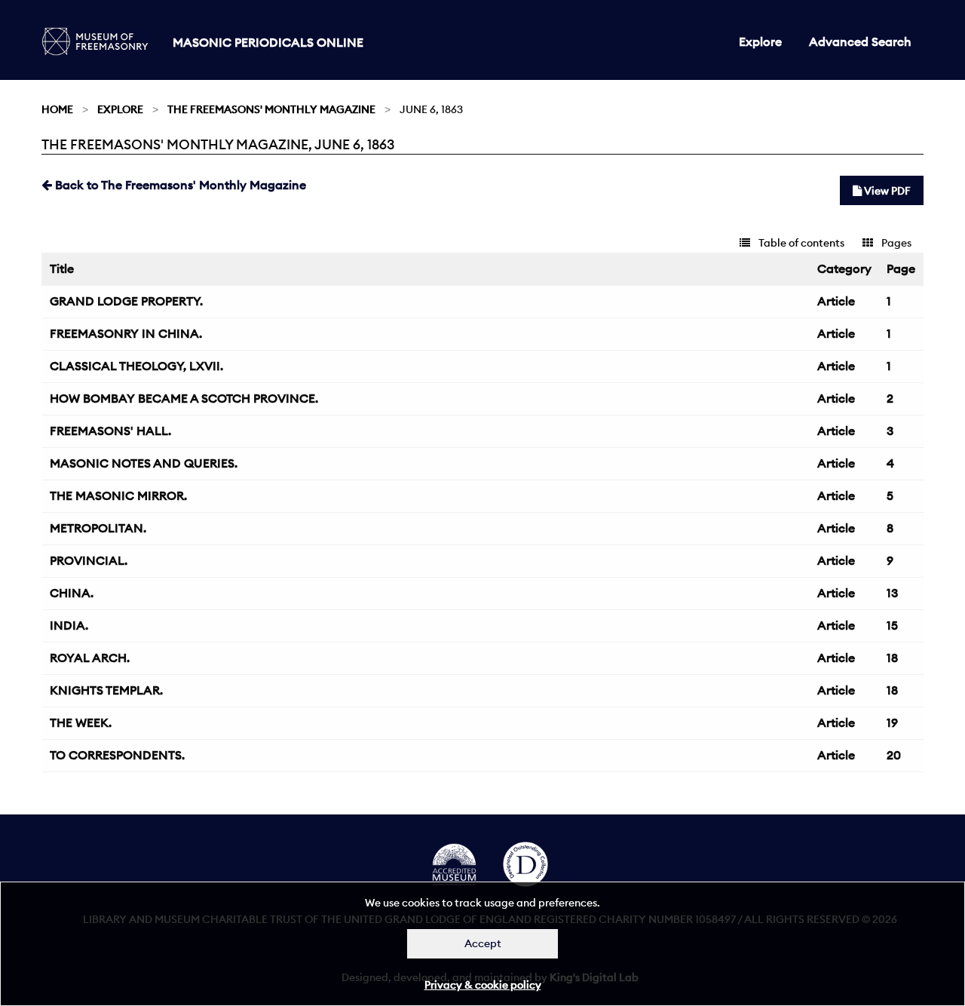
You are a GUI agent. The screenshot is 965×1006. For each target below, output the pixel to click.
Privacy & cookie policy (482, 985)
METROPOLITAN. (98, 527)
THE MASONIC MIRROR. (118, 495)
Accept (482, 943)
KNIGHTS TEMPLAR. (106, 690)
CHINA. (71, 592)
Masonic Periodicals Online (268, 42)
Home (57, 109)
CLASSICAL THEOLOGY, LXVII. (136, 365)
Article (836, 300)
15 (892, 625)
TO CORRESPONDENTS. (117, 754)
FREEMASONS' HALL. (110, 430)
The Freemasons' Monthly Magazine (271, 109)
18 (892, 657)
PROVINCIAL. (88, 560)
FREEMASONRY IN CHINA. (126, 333)
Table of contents (800, 243)
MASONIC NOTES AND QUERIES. (143, 463)
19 (892, 722)
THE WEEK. (81, 722)
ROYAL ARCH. (90, 657)
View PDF (886, 191)
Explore (760, 41)
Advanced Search (860, 41)
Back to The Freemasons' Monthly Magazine (179, 184)
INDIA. (69, 625)
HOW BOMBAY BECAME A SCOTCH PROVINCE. (184, 398)
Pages (895, 243)
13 (892, 592)
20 (894, 754)
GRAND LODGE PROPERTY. (126, 300)
